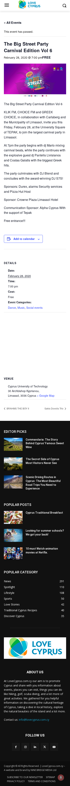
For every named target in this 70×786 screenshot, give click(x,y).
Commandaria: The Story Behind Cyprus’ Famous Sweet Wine (45, 443)
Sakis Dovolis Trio (54, 408)
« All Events (12, 22)
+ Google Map (45, 395)
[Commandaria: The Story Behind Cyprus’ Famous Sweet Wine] (13, 444)
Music (21, 307)
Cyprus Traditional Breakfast (44, 512)
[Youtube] (54, 747)
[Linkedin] (35, 747)
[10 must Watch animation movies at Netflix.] (13, 553)
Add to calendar (24, 239)
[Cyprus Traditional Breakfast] (13, 517)
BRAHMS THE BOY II (17, 408)
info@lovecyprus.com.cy (34, 719)
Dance (12, 307)
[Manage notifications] (61, 777)
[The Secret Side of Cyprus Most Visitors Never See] (13, 463)
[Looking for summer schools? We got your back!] (13, 535)
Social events (34, 307)
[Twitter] (44, 747)
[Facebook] (16, 747)
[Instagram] (25, 747)
